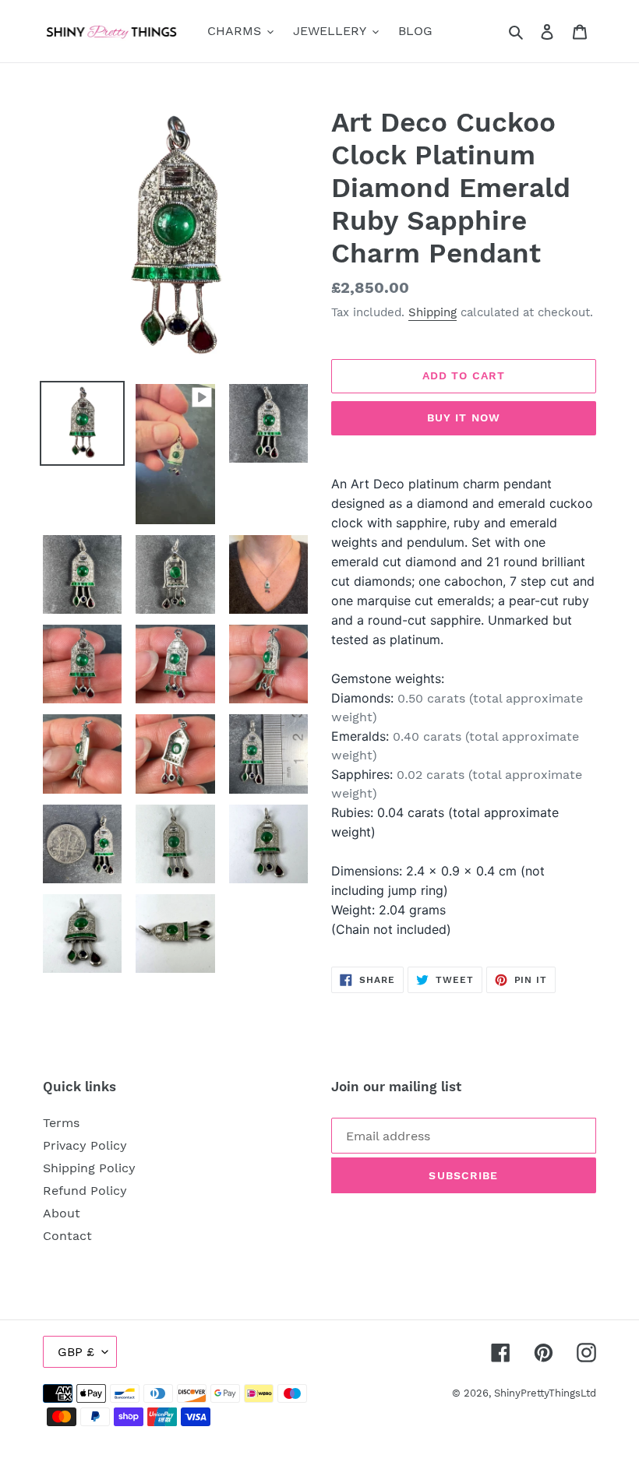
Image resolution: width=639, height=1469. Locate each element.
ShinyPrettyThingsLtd (545, 1393)
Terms (61, 1122)
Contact (67, 1235)
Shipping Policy (89, 1168)
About (61, 1213)
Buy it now (463, 417)
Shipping (432, 312)
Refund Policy (85, 1190)
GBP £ (76, 1351)
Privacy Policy (85, 1145)
